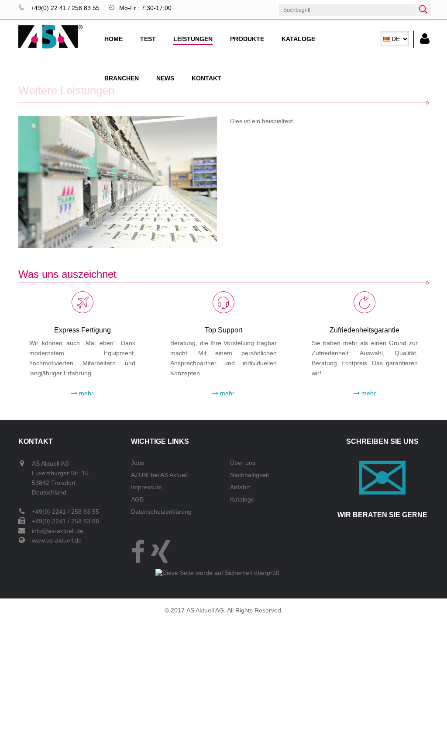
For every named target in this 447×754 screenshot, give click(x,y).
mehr (85, 393)
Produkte (247, 38)
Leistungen (193, 38)
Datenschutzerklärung (161, 511)
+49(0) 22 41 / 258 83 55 (64, 7)
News (165, 78)
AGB (137, 499)
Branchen (121, 78)
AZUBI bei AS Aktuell (159, 474)
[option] (395, 38)
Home (113, 38)
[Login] (421, 39)
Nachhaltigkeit (249, 474)
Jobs (137, 462)
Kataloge (298, 38)
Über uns (242, 462)
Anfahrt (240, 487)
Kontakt (206, 78)
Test (148, 38)
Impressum (146, 487)
